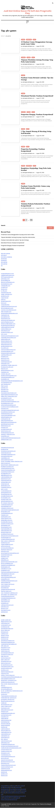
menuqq (3, 786)
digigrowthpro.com (6, 621)
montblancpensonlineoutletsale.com (11, 677)
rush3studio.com (5, 286)
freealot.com (4, 515)
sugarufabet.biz (5, 586)
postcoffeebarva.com (7, 322)
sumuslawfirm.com (6, 398)
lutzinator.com (5, 556)
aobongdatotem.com (7, 460)
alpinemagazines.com (7, 672)
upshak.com (4, 388)
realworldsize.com (6, 329)
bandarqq (4, 260)
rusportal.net (4, 298)
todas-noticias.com (6, 294)
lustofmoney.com (6, 431)
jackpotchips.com (6, 532)
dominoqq (4, 258)
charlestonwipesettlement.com (10, 410)
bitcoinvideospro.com (7, 308)
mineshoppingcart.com (7, 468)
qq (1, 265)
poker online (20, 786)
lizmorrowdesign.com (7, 563)
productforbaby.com (7, 332)
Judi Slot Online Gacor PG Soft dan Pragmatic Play (27, 12)
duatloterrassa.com (6, 549)
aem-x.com (4, 489)
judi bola (6, 787)
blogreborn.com (5, 647)
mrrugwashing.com (6, 382)
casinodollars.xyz (5, 734)
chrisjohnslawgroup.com (8, 539)
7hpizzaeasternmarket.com (9, 696)
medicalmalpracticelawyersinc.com (11, 748)
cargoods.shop (5, 305)
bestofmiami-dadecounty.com (9, 465)
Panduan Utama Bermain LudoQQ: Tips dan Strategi (15, 240)
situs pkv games (5, 253)
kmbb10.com (4, 356)
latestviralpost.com (6, 341)
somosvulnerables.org (7, 548)
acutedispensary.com (7, 403)
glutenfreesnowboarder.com (9, 562)
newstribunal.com (6, 453)
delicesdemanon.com (7, 710)
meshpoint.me (5, 315)
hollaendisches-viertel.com (8, 698)
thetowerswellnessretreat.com (10, 572)
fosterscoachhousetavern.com (10, 336)
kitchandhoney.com (6, 704)
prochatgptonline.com (7, 653)
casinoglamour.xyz (6, 732)
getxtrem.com (5, 358)
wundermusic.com (6, 499)
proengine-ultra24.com (7, 699)
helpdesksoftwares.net (7, 447)
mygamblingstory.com (7, 273)
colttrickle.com (5, 623)
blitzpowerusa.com (6, 344)
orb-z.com (4, 334)
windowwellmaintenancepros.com (10, 438)
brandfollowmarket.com (8, 412)
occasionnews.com (6, 429)
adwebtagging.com (6, 417)
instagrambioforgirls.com (8, 353)
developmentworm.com (8, 762)
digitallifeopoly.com (6, 475)
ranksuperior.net (5, 419)
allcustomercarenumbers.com (9, 536)
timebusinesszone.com (7, 432)
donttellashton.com (6, 284)
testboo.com (4, 711)
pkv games (4, 262)
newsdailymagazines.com (8, 454)
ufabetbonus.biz (5, 768)
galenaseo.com (5, 742)
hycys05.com (5, 348)
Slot (34, 39)
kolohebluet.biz (5, 722)
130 (31, 220)
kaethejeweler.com (6, 575)
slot (2, 787)
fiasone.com (4, 369)
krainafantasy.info (6, 292)
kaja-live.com (5, 656)
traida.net (4, 703)
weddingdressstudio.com (8, 713)
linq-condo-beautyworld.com (9, 684)
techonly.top (4, 639)
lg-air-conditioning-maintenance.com (12, 691)
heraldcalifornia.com (7, 522)
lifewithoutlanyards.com (8, 701)
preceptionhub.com (6, 456)
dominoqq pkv (5, 789)
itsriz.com (3, 303)
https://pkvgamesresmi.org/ (9, 799)
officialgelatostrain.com (7, 574)
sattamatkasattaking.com (8, 577)
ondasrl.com (4, 558)
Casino (23, 57)
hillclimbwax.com (6, 426)
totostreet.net (5, 484)
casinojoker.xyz (5, 736)
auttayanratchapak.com (8, 320)
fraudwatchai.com (6, 487)
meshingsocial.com (6, 362)
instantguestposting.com (8, 756)
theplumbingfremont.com (8, 765)
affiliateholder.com (6, 439)
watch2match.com (6, 741)
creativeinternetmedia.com (9, 644)
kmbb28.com (5, 603)
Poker (23, 39)
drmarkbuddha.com (6, 689)
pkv (11, 787)
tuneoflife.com (5, 436)
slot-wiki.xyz (4, 739)
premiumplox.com (6, 715)
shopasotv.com (5, 753)
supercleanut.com (6, 518)
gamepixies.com (5, 525)
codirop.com (4, 634)
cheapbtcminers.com (7, 508)
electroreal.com (5, 463)
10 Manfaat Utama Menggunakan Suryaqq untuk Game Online (17, 234)
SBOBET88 (28, 39)
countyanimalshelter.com (8, 415)
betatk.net (4, 772)
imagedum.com (5, 570)
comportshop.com (6, 749)
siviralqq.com (4, 391)
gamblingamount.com (7, 424)
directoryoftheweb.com (8, 282)
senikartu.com (5, 296)
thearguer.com (5, 363)
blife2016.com (5, 560)
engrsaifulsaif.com (6, 506)
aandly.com (4, 774)
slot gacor (4, 255)
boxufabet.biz (5, 587)
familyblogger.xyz (6, 537)
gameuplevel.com (6, 492)
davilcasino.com (5, 485)
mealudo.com (5, 372)
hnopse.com (4, 427)
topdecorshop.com (6, 751)
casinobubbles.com (6, 477)
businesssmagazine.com (8, 642)
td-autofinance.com (6, 665)
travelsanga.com (6, 755)
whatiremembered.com (8, 682)
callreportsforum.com (7, 605)
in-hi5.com (4, 291)
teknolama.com (5, 330)
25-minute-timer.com (7, 503)
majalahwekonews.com (7, 275)
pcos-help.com (5, 630)
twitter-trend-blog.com (8, 675)
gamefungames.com (7, 501)
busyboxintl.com (5, 318)
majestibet (6, 798)
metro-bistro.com (6, 706)
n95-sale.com (5, 646)
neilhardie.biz (4, 718)
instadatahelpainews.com (8, 598)
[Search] (52, 3)
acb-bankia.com (5, 384)
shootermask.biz (5, 723)
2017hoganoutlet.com (7, 277)
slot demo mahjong (6, 257)
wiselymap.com (5, 651)
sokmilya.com (5, 607)
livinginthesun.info (6, 301)
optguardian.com (6, 482)
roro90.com (4, 287)
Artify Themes (5, 806)
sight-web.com (5, 659)
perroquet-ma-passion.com (9, 594)
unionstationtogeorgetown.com (10, 510)
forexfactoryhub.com (7, 654)
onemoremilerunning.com (8, 349)
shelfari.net (4, 727)
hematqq (18, 789)
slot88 (23, 789)
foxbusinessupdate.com (7, 377)
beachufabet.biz (5, 582)
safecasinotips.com (6, 530)
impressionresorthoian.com (9, 393)
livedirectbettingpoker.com (9, 375)
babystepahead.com (7, 420)
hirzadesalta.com (6, 473)
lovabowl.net (4, 449)
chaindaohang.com (6, 687)
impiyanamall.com (6, 480)
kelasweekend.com (6, 770)
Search (3, 225)
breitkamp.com (5, 543)
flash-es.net (4, 386)
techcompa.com (6, 658)
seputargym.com (6, 479)
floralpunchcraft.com (7, 367)
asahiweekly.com (6, 517)
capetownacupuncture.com (9, 306)
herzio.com (4, 289)
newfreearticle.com (6, 343)
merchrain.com (5, 601)
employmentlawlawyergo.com (9, 746)
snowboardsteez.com (7, 351)
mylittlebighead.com (7, 513)
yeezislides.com (5, 458)
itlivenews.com (5, 763)
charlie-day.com (5, 374)
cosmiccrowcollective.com (8, 310)
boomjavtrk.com (5, 610)
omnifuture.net (5, 627)
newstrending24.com (7, 767)
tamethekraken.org (6, 555)
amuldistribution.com (7, 496)
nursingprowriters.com (7, 400)
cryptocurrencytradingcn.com (9, 407)
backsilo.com (4, 389)
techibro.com (5, 670)
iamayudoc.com (5, 511)
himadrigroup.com (6, 661)
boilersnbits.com (5, 339)
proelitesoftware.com (7, 534)
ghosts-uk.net (5, 635)
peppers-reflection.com (8, 434)
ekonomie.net (5, 758)
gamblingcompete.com (7, 640)
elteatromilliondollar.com (8, 324)
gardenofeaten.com (6, 346)
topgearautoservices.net (8, 589)
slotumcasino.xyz (6, 730)
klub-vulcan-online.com (8, 541)
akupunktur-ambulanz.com (8, 680)
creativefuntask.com (7, 504)
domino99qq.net (5, 280)
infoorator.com (5, 692)
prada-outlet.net (6, 620)
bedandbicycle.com (6, 520)
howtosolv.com (5, 708)
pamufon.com (5, 551)
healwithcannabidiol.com (8, 565)
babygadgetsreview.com (8, 679)
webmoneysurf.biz (6, 720)
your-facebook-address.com (9, 593)
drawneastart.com (6, 527)
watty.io (3, 299)
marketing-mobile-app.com (9, 365)
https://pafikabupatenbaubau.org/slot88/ (13, 796)
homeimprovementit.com (8, 451)
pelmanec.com (5, 279)
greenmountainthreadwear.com (10, 401)
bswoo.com (4, 775)
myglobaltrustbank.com (8, 744)
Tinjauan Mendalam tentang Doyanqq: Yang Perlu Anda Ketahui (18, 237)
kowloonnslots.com (6, 668)
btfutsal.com (4, 632)
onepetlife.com (5, 579)
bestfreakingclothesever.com (9, 394)
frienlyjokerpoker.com (7, 666)
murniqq (12, 789)
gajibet (17, 798)
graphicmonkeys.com (7, 524)
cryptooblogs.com (6, 491)
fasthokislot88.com (6, 529)
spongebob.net (5, 317)
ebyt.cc (3, 685)
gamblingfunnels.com (7, 628)
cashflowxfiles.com (6, 355)
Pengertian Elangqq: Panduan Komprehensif (37, 114)
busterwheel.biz (5, 725)
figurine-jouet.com (6, 591)
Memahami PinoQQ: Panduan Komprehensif (37, 96)
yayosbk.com (5, 717)
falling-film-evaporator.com (9, 396)
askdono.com (5, 637)
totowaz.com (4, 408)
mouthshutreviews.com (7, 472)
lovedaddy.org (5, 379)
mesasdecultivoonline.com (8, 337)
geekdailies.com (5, 600)
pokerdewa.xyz (5, 737)
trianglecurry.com (6, 568)
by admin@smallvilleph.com (27, 46)
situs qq (9, 786)
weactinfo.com (5, 360)
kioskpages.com (5, 567)
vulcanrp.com (5, 673)
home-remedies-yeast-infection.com (11, 461)
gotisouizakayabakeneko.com (9, 313)
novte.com (4, 694)
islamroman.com (6, 663)
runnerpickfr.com (6, 625)
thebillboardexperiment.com (9, 581)
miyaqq (12, 798)
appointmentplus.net (7, 760)
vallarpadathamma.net (7, 327)
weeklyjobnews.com (6, 413)
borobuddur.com (6, 498)
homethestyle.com (6, 494)
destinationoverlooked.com (8, 422)
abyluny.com (4, 608)
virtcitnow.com (5, 649)
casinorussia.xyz (5, 729)
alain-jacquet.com (6, 311)
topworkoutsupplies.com (8, 470)
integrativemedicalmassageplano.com (12, 381)
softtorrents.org (5, 546)
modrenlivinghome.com (7, 596)
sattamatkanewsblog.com (8, 405)
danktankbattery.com (7, 370)
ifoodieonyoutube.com (7, 466)
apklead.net (4, 612)
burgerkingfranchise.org (8, 325)
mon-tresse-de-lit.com (7, 584)
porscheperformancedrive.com (10, 553)
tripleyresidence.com (7, 544)
